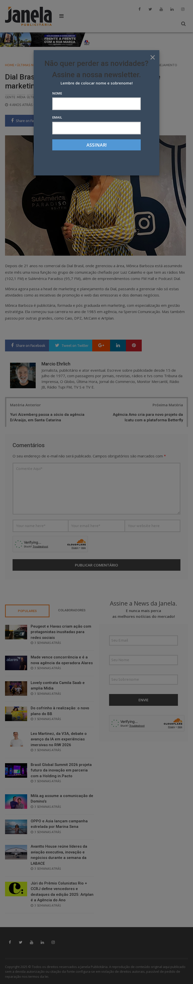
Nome (57, 93)
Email (57, 117)
